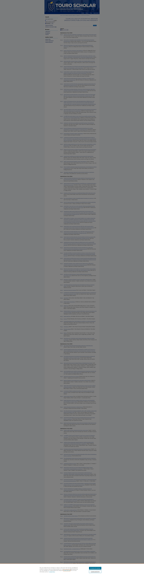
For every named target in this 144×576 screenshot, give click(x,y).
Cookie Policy (52, 571)
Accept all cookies (95, 568)
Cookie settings (66, 570)
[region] (72, 570)
